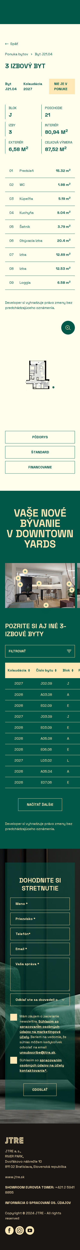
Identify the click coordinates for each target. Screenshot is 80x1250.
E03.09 (46, 727)
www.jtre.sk (15, 1177)
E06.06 (46, 749)
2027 (19, 683)
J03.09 (46, 716)
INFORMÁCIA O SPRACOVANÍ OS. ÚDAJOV (38, 1203)
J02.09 (46, 683)
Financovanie (40, 467)
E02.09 (46, 705)
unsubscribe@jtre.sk (37, 1052)
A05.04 (46, 771)
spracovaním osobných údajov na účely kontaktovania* (42, 1065)
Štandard (40, 452)
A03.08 (46, 694)
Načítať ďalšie (40, 804)
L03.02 (46, 760)
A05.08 (46, 738)
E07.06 (46, 782)
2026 (19, 694)
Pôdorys (40, 437)
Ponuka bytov (16, 54)
